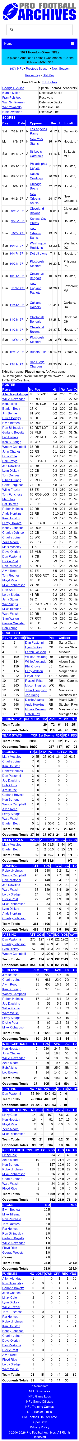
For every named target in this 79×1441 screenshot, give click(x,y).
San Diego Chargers (37, 364)
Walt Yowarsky (12, 107)
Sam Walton (10, 618)
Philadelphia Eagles (38, 165)
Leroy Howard (11, 523)
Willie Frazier (11, 489)
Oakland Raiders (35, 304)
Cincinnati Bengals (37, 275)
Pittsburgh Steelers (37, 263)
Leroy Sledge (11, 594)
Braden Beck (11, 408)
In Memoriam (39, 1386)
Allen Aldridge (11, 1278)
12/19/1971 (17, 364)
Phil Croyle (9, 461)
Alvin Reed (9, 570)
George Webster (13, 623)
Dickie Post (10, 561)
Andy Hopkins (11, 513)
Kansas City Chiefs (38, 220)
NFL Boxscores (39, 1391)
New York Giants (36, 141)
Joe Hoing (32, 695)
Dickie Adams (34, 699)
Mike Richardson (13, 585)
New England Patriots (35, 288)
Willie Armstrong (36, 656)
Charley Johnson (14, 532)
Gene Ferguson (13, 485)
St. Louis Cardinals (36, 153)
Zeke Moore (10, 542)
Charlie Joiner (11, 537)
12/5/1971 (18, 339)
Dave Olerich (11, 551)
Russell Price (34, 680)
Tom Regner (10, 575)
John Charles (11, 451)
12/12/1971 (17, 352)
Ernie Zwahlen (12, 112)
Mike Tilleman (11, 609)
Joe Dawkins (11, 465)
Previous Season (37, 68)
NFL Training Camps (39, 1406)
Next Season (61, 68)
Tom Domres (11, 475)
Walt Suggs (10, 604)
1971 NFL (16, 68)
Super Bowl (40, 1422)
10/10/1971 (17, 245)
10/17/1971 (17, 253)
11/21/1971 (17, 319)
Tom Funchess (12, 494)
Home (8, 43)
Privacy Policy (39, 1427)
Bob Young (9, 628)
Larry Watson (34, 671)
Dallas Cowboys (36, 176)
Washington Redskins (38, 245)
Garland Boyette (13, 432)
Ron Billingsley (12, 427)
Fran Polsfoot (11, 97)
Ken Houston (11, 518)
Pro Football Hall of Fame (39, 1417)
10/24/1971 (17, 263)
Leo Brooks (10, 437)
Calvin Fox (32, 714)
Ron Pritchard (11, 566)
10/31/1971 (17, 276)
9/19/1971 (18, 211)
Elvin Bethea (11, 423)
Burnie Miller (11, 92)
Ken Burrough (11, 442)
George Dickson (13, 88)
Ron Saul (8, 590)
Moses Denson (35, 709)
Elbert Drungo (11, 480)
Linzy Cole (9, 456)
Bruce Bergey (11, 418)
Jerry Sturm (10, 599)
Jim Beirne (9, 413)
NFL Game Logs (39, 1396)
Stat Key (48, 75)
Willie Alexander (13, 399)
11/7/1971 (18, 288)
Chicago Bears (35, 186)
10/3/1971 (18, 233)
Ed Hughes (49, 82)
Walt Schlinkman (13, 102)
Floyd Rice (9, 580)
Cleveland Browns (37, 210)
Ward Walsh (10, 613)
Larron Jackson (35, 652)
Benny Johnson (13, 527)
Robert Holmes (12, 508)
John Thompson (36, 690)
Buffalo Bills (38, 352)
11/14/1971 (17, 305)
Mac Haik (8, 499)
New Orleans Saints (35, 198)
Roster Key (32, 75)
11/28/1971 (17, 329)
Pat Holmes (10, 504)
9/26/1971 (18, 221)
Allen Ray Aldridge (15, 394)
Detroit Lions (38, 253)
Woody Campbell (14, 446)
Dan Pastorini (11, 556)
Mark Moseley (11, 547)
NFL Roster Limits (39, 1412)
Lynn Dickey (10, 470)
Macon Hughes (35, 685)
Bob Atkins (9, 403)
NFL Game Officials (39, 1401)
